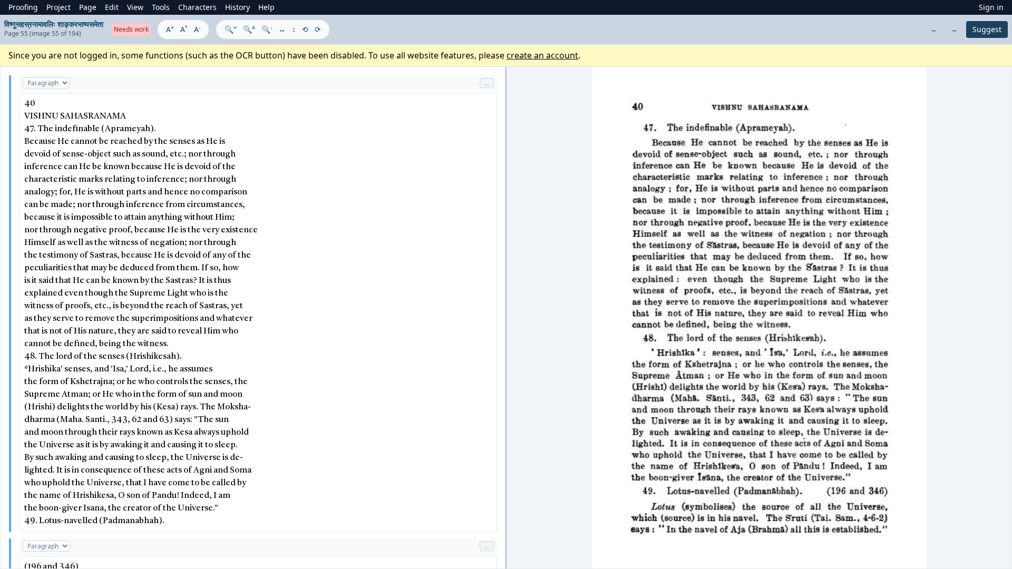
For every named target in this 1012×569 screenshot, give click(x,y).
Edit (112, 7)
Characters (197, 7)
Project (58, 7)
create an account (542, 55)
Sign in (991, 7)
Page (87, 7)
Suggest (986, 29)
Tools (161, 7)
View (135, 7)
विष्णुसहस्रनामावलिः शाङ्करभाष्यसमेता (53, 24)
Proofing (23, 7)
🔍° (249, 29)
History (237, 7)
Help (266, 7)
